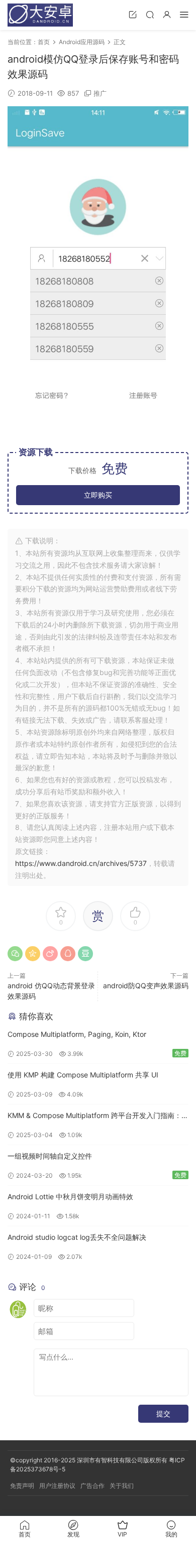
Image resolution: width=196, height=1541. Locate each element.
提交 (163, 1413)
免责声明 (22, 1485)
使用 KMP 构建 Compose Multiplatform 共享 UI (83, 1074)
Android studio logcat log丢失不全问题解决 (77, 1237)
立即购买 (98, 495)
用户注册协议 (57, 1485)
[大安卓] (40, 15)
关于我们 (122, 1485)
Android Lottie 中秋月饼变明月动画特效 (70, 1196)
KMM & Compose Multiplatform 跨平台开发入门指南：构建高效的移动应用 (98, 1116)
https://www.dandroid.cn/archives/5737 (81, 863)
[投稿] (132, 14)
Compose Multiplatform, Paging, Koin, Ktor (77, 1034)
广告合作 (92, 1485)
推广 (100, 93)
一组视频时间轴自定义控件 (50, 1156)
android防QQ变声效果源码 (145, 985)
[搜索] (149, 14)
